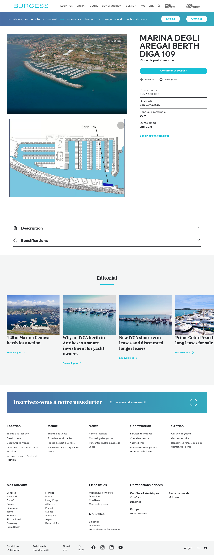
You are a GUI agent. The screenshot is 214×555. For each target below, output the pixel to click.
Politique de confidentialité (41, 548)
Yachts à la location (18, 433)
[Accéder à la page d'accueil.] (31, 6)
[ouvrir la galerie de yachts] (121, 125)
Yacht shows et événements (104, 529)
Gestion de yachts (181, 433)
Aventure (147, 6)
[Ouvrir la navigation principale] (8, 6)
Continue (196, 18)
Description (32, 228)
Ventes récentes (98, 433)
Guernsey (12, 523)
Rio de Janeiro (15, 519)
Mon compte (170, 6)
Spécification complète (154, 135)
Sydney (49, 511)
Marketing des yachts (101, 438)
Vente (94, 6)
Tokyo (10, 511)
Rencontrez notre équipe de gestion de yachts (186, 444)
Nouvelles (94, 525)
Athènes (50, 504)
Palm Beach (13, 526)
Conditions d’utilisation (13, 548)
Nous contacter (192, 6)
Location (66, 6)
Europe (134, 509)
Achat (81, 6)
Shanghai (50, 515)
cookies (62, 18)
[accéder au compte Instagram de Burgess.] (102, 548)
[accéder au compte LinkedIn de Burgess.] (111, 548)
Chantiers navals (139, 438)
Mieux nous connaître (101, 492)
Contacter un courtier (173, 70)
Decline (170, 18)
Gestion (131, 6)
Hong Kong (51, 500)
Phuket (49, 507)
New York (12, 496)
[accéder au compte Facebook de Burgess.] (93, 548)
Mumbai (11, 515)
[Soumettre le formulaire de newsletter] (193, 402)
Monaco (49, 492)
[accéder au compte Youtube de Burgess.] (120, 548)
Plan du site (67, 548)
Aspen (48, 519)
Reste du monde (179, 493)
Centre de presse (99, 504)
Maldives (174, 497)
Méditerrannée (138, 513)
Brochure (149, 79)
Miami (48, 496)
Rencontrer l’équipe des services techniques (143, 449)
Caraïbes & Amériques (144, 493)
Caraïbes (135, 497)
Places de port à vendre (61, 442)
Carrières (94, 500)
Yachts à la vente (57, 433)
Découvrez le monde (18, 442)
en (199, 548)
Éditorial (94, 521)
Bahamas (135, 501)
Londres (11, 492)
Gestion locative (180, 438)
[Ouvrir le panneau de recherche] (159, 6)
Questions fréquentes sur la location (22, 449)
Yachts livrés (137, 442)
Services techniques (141, 433)
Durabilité (94, 496)
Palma (10, 504)
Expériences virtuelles (60, 438)
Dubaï (10, 500)
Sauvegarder (171, 79)
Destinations (14, 438)
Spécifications (34, 240)
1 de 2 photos (114, 40)
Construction (112, 6)
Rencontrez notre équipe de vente (63, 449)
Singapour (12, 507)
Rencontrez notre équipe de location (22, 458)
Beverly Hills (52, 523)
